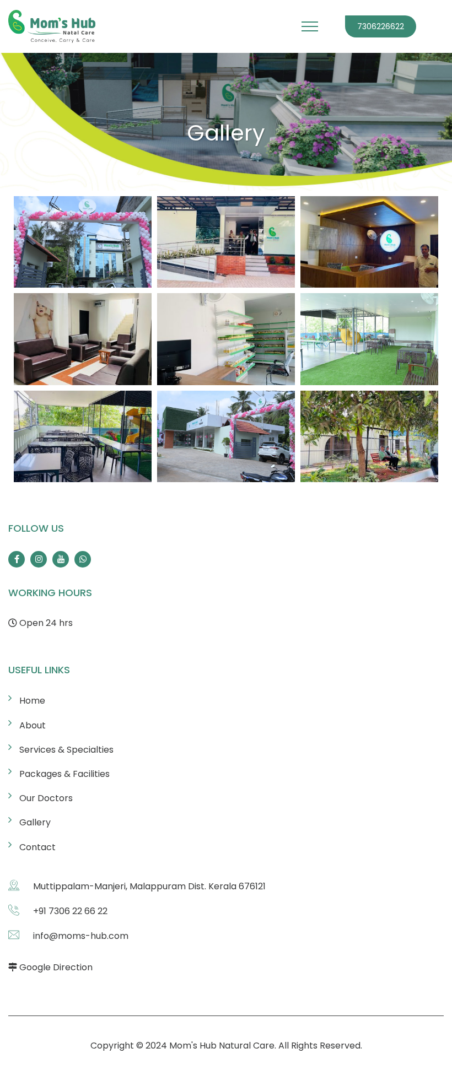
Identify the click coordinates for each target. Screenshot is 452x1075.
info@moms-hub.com (80, 936)
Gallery (35, 822)
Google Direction (56, 967)
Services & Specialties (66, 749)
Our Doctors (46, 798)
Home (32, 700)
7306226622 (380, 26)
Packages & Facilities (64, 774)
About (32, 725)
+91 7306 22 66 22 (70, 911)
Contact (37, 847)
